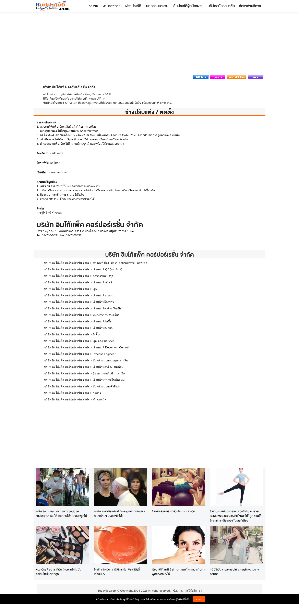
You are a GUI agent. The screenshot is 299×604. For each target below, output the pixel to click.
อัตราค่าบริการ (250, 6)
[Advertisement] (149, 44)
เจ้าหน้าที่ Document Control (111, 347)
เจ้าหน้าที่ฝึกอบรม (104, 302)
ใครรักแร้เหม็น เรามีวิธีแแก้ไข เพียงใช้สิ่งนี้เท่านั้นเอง (117, 571)
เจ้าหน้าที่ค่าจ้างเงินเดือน (108, 308)
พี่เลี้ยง (96, 334)
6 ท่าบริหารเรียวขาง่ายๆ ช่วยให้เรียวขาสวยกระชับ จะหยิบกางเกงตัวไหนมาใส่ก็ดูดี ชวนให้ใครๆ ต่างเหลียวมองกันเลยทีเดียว (235, 516)
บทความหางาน (157, 6)
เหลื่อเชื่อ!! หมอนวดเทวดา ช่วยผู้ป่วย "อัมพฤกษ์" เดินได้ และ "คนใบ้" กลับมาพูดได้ (61, 513)
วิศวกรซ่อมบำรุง (103, 276)
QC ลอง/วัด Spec (103, 341)
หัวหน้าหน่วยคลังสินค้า (107, 386)
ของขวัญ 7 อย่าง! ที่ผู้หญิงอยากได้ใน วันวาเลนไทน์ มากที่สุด (58, 571)
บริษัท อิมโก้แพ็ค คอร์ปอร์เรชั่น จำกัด (149, 254)
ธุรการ (97, 393)
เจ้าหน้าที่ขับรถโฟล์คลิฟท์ (108, 380)
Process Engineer (104, 354)
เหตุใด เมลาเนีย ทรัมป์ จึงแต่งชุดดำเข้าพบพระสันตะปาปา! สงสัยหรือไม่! (120, 513)
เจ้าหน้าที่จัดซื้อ (102, 321)
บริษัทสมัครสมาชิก (221, 6)
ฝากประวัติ (133, 6)
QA (95, 289)
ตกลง (199, 599)
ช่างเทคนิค (99, 399)
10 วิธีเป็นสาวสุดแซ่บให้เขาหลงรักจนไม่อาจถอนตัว (234, 571)
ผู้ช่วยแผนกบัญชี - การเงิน (109, 373)
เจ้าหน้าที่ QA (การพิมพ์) (107, 269)
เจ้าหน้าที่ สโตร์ (102, 282)
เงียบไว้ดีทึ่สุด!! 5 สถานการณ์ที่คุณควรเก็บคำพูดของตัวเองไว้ (178, 571)
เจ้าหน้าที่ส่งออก (102, 328)
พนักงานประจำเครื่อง (106, 315)
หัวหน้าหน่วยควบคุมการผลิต (110, 360)
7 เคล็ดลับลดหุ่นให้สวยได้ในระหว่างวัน (173, 511)
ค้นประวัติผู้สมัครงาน (188, 6)
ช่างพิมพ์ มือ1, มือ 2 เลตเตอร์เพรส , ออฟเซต (120, 263)
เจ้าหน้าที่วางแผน (104, 295)
